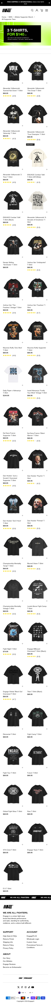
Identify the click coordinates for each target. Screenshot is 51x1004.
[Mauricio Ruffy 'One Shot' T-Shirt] (13, 330)
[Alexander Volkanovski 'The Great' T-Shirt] (37, 70)
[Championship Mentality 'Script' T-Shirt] (13, 546)
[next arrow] (49, 3)
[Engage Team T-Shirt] (37, 832)
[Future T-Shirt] (37, 755)
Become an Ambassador (12, 967)
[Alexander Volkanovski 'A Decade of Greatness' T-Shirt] (37, 200)
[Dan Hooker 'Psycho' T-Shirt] (37, 458)
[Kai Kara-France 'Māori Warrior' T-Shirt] (37, 415)
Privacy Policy (8, 948)
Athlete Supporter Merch (24, 17)
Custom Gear (32, 942)
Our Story (6, 958)
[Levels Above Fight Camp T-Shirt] (37, 588)
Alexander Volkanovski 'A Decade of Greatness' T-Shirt (36, 219)
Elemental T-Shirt (9, 734)
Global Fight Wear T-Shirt (12, 811)
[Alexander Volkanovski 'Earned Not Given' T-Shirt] (13, 70)
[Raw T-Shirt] (37, 794)
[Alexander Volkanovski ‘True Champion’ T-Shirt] (37, 114)
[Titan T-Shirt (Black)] (37, 674)
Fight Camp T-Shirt (34, 734)
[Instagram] (25, 987)
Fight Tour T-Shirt (9, 773)
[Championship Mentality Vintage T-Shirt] (13, 588)
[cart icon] (41, 10)
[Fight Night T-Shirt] (13, 631)
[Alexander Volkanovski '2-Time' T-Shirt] (13, 157)
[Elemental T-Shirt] (13, 716)
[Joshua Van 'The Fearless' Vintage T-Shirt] (13, 287)
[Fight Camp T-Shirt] (37, 716)
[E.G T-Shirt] (13, 871)
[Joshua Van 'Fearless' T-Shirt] (37, 287)
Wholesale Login (33, 939)
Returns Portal (8, 939)
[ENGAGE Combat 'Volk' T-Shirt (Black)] (13, 200)
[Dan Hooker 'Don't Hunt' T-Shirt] (13, 503)
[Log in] (37, 10)
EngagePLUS (32, 936)
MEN (10, 17)
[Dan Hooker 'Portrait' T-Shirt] (37, 503)
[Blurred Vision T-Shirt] (37, 546)
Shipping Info (8, 942)
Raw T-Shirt (31, 811)
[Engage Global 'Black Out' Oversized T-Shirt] (13, 674)
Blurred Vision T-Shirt (35, 563)
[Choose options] (22, 83)
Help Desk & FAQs (10, 936)
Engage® (31, 1001)
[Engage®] (7, 10)
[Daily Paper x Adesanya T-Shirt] (13, 373)
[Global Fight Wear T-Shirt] (13, 794)
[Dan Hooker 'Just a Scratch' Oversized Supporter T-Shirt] (13, 458)
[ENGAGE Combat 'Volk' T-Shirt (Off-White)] (37, 157)
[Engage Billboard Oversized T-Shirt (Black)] (37, 631)
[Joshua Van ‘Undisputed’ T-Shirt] (37, 245)
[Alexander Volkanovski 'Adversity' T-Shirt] (13, 113)
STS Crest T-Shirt (9, 850)
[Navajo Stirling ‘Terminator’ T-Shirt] (13, 245)
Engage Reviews (9, 964)
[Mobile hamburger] (46, 10)
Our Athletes (7, 961)
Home (4, 17)
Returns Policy (8, 945)
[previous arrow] (2, 3)
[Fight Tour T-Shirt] (13, 755)
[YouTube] (32, 987)
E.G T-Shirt (7, 888)
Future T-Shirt (32, 773)
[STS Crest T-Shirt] (13, 832)
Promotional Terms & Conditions (34, 946)
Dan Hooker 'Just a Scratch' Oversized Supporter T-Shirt (10, 478)
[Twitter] (18, 987)
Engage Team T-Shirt (35, 850)
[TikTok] (29, 987)
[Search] (32, 10)
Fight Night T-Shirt (10, 649)
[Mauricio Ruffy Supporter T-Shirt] (37, 330)
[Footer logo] (25, 978)
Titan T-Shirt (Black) (34, 692)
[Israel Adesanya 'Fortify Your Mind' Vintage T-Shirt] (37, 373)
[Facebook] (22, 987)
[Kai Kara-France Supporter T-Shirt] (13, 415)
